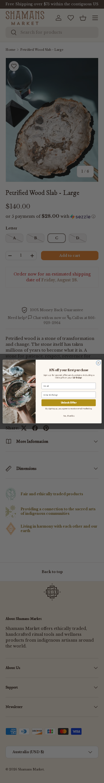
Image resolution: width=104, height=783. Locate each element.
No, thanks (68, 416)
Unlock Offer (68, 403)
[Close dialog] (98, 363)
